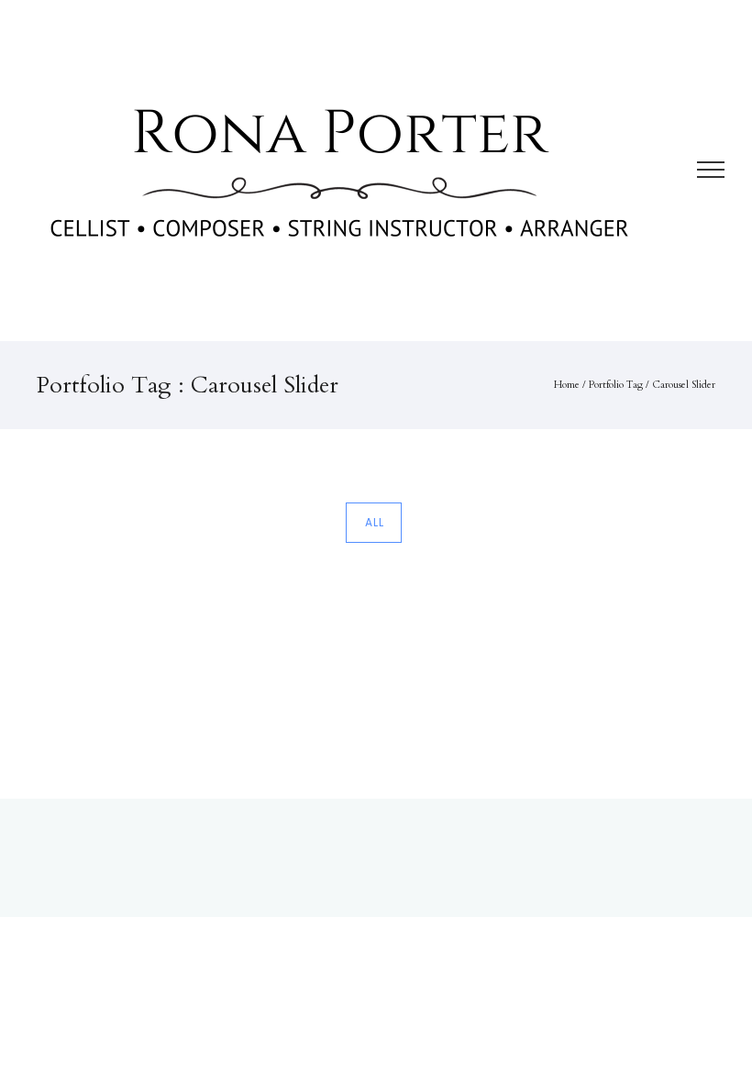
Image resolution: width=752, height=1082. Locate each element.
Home (567, 385)
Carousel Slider (683, 385)
